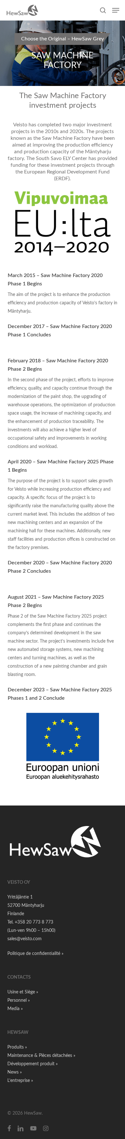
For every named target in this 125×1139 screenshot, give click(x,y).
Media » (15, 1009)
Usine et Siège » (22, 992)
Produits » (17, 1047)
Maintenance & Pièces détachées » (41, 1055)
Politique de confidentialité (34, 953)
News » (14, 1072)
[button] (115, 10)
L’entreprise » (20, 1080)
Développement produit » (32, 1064)
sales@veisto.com (24, 939)
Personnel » (18, 1000)
